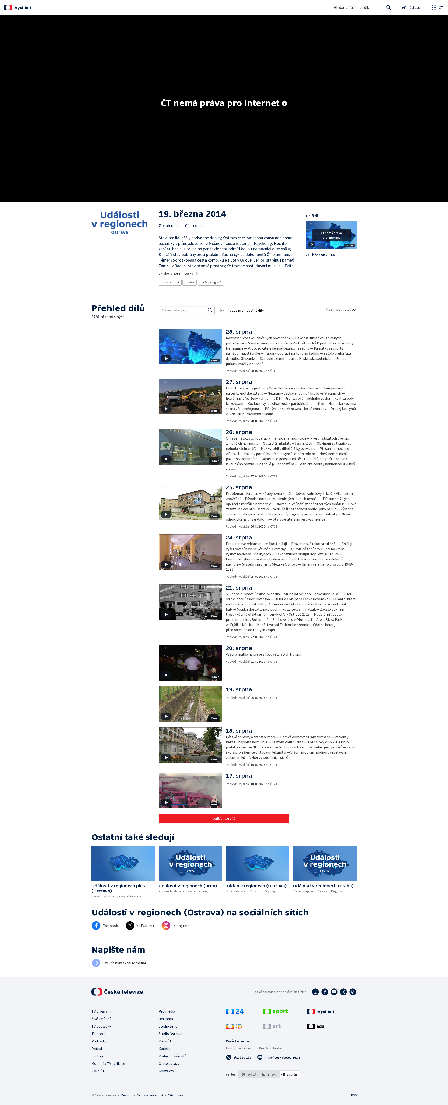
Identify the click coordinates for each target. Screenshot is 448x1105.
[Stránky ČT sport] (275, 1013)
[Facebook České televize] (325, 992)
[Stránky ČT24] (235, 1013)
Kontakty (166, 1071)
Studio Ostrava (170, 1033)
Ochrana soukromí (150, 1095)
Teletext (98, 1033)
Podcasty (98, 1041)
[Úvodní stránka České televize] (117, 992)
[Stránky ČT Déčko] (234, 1027)
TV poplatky (101, 1026)
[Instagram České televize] (315, 992)
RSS (354, 1095)
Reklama (166, 1018)
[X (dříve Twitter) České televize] (343, 992)
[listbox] (269, 1074)
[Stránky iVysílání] (320, 1013)
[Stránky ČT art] (272, 1027)
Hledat (388, 7)
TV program (101, 1011)
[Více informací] (284, 103)
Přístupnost (176, 1095)
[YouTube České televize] (334, 992)
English (126, 1095)
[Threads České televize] (353, 992)
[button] (331, 237)
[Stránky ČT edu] (315, 1027)
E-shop (97, 1056)
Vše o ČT (98, 1071)
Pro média (167, 1011)
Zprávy (189, 282)
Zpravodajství (170, 282)
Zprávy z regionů (210, 282)
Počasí (96, 1048)
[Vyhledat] (210, 310)
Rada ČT (165, 1041)
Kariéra (164, 1048)
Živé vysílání (101, 1018)
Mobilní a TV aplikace (108, 1063)
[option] (249, 1074)
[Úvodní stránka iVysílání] (21, 7)
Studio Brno (168, 1026)
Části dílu (193, 225)
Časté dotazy (169, 1063)
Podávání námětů (173, 1056)
